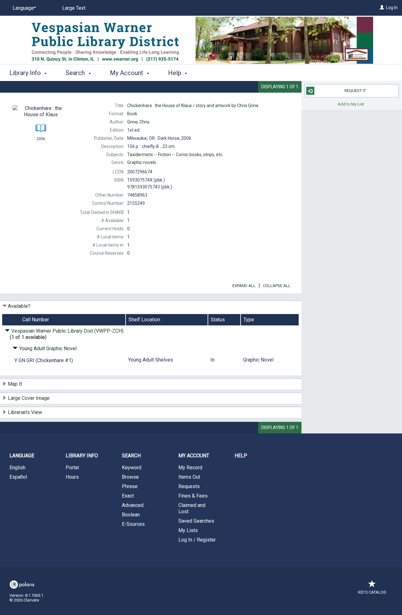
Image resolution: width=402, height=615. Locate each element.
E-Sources (133, 524)
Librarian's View (25, 412)
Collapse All (277, 285)
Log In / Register (197, 540)
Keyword (131, 468)
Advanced (133, 505)
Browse (130, 477)
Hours (72, 477)
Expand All (244, 285)
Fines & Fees (193, 496)
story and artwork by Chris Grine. (193, 105)
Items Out (189, 477)
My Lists (188, 530)
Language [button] (21, 456)
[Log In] (382, 7)
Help (241, 456)
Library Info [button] (25, 73)
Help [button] (175, 73)
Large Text (73, 8)
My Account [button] (127, 73)
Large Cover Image (29, 398)
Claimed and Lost (191, 508)
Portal (72, 468)
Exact (128, 496)
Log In (392, 7)
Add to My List (351, 103)
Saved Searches (196, 521)
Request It (355, 90)
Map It (15, 384)
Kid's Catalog (372, 592)
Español (18, 477)
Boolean (131, 515)
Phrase (130, 486)
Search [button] (76, 73)
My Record (190, 468)
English (17, 468)
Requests (189, 486)
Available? (19, 306)
